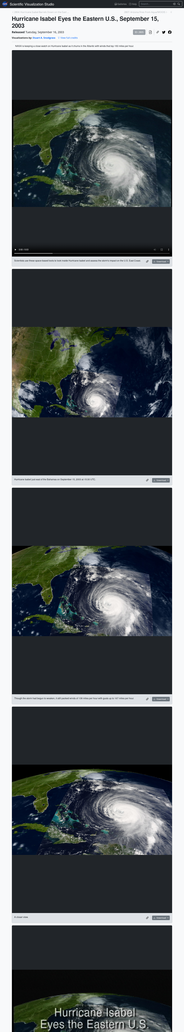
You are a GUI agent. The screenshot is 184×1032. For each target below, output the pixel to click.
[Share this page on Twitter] (163, 32)
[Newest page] (171, 12)
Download (161, 261)
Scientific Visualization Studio (32, 3)
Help (134, 4)
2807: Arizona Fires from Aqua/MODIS (144, 12)
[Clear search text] (173, 4)
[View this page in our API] (150, 32)
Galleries (122, 4)
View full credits (69, 37)
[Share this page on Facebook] (169, 32)
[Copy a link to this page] (157, 32)
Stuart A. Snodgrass (44, 37)
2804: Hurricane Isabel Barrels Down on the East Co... (41, 12)
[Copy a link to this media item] (147, 261)
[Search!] (179, 4)
